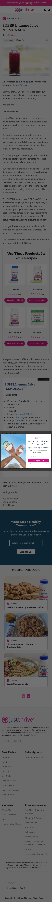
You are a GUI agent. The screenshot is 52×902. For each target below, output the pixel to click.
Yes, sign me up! (38, 461)
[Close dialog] (49, 435)
